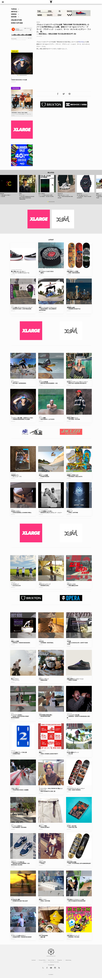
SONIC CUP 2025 (17, 23)
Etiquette (59, 960)
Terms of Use (51, 960)
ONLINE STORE (16, 20)
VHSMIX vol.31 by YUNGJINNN (20, 39)
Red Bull (81, 42)
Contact (34, 960)
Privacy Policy (42, 960)
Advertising (68, 960)
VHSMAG (12, 39)
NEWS (38, 22)
